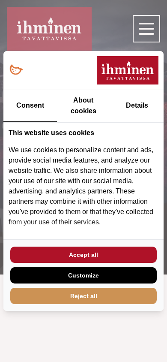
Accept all (83, 254)
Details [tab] (137, 105)
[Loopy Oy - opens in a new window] (16, 70)
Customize (83, 275)
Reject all (83, 296)
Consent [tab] (30, 105)
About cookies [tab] (83, 106)
